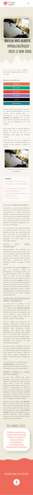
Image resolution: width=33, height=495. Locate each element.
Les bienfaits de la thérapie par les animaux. (16, 445)
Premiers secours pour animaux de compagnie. (16, 433)
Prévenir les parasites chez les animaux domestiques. (16, 439)
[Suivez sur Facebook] (16, 482)
